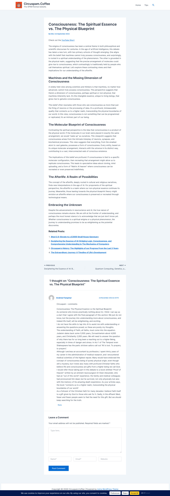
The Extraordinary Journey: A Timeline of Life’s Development (78, 252)
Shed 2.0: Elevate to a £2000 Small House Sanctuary (75, 237)
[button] (153, 5)
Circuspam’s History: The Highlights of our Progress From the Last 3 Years (84, 248)
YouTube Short (68, 40)
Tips (146, 5)
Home (138, 5)
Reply (60, 405)
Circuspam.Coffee (37, 4)
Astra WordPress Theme (107, 489)
